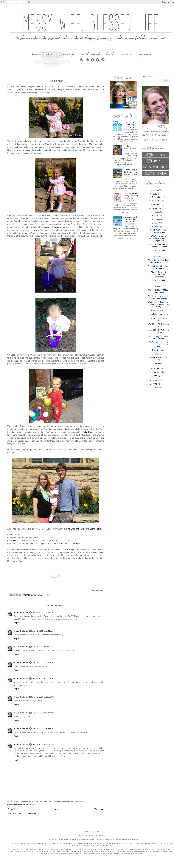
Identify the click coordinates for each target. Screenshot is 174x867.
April (157, 227)
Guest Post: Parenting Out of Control (158, 337)
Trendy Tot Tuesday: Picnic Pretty (158, 231)
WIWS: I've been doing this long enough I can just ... (159, 344)
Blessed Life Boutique (22, 540)
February (157, 372)
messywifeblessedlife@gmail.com (21, 804)
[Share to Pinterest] (20, 595)
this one (76, 543)
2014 (155, 190)
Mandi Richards (21, 612)
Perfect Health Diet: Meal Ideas (158, 331)
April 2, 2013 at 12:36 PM (43, 697)
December (157, 197)
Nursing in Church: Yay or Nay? (130, 148)
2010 (155, 388)
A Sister (158, 286)
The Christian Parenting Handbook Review (158, 245)
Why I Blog (158, 256)
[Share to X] (14, 595)
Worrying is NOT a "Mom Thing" (158, 358)
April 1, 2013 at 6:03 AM (42, 612)
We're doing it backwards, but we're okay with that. (130, 173)
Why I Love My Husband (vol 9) (158, 325)
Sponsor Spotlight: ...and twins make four (158, 267)
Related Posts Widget (97, 590)
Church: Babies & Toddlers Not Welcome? (158, 274)
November (157, 201)
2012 (155, 380)
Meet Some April (158, 310)
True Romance (158, 350)
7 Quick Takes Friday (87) (158, 251)
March (157, 368)
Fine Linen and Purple (75, 529)
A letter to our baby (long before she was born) (158, 261)
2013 (155, 194)
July (157, 216)
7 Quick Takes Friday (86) (158, 281)
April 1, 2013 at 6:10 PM (42, 678)
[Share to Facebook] (17, 595)
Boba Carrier (88, 432)
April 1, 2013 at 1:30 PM (42, 662)
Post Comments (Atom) (29, 813)
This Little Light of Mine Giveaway (158, 291)
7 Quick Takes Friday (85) (158, 319)
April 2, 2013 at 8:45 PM (42, 728)
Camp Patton (95, 529)
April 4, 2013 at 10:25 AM (43, 744)
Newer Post (13, 809)
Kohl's (16, 534)
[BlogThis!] (12, 595)
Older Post (98, 809)
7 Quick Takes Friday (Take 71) (131, 194)
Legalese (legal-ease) (158, 314)
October (157, 204)
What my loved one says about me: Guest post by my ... (158, 304)
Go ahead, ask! (158, 354)
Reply (16, 622)
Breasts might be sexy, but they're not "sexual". (131, 220)
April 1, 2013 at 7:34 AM (42, 631)
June (157, 219)
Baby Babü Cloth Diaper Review (130, 124)
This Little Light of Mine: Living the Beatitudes (158, 297)
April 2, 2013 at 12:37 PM (43, 713)
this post (64, 543)
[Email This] (9, 595)
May (157, 223)
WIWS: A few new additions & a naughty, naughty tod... (159, 238)
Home (56, 809)
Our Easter (158, 364)
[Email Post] (47, 595)
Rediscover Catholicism (51, 227)
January (157, 375)
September (157, 208)
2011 (155, 384)
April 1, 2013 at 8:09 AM (42, 647)
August (157, 212)
